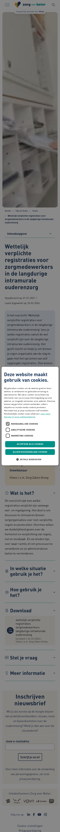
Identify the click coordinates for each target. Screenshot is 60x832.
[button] (30, 459)
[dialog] (29, 416)
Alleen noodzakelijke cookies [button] (30, 452)
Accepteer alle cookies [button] (30, 444)
